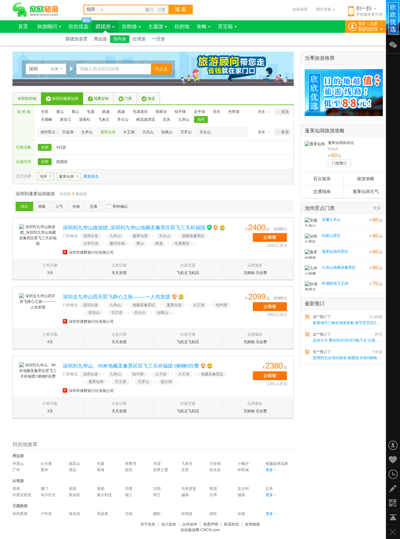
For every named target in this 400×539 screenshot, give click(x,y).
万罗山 (186, 132)
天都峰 (46, 119)
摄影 (157, 513)
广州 (16, 470)
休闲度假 (20, 513)
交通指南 (322, 191)
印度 (128, 488)
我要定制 (101, 98)
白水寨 (46, 463)
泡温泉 (102, 513)
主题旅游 (20, 506)
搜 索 (180, 9)
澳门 (44, 488)
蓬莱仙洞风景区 (341, 142)
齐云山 (122, 119)
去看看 (269, 237)
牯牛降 (180, 111)
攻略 (202, 26)
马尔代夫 (48, 495)
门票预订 (339, 163)
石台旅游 (322, 178)
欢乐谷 (215, 470)
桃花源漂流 (145, 119)
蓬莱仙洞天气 (365, 191)
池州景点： (49, 132)
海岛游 (74, 513)
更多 (261, 111)
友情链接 (252, 524)
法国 (157, 488)
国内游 (119, 39)
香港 (16, 488)
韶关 (128, 470)
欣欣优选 (78, 26)
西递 (106, 111)
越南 (185, 495)
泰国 (100, 488)
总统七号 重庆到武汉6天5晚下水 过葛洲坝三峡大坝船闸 (347, 340)
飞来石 (103, 119)
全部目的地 (27, 98)
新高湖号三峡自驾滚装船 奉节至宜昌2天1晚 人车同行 (347, 323)
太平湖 (199, 111)
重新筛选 (90, 176)
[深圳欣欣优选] (341, 92)
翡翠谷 (161, 111)
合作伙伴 (189, 524)
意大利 (243, 488)
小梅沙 (243, 463)
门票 (128, 98)
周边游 (100, 39)
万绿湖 (215, 463)
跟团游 (103, 26)
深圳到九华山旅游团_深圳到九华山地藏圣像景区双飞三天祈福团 (134, 227)
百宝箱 (225, 26)
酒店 (151, 98)
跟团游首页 (77, 39)
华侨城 (243, 470)
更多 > (271, 470)
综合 (24, 206)
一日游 (158, 39)
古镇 (128, 513)
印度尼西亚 (21, 495)
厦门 (149, 10)
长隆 (100, 463)
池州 (201, 119)
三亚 (161, 10)
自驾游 (186, 513)
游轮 (213, 513)
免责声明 (210, 524)
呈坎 (216, 111)
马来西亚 (188, 488)
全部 (44, 111)
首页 (23, 26)
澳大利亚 (104, 495)
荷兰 (157, 495)
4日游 (61, 147)
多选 (285, 111)
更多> (378, 208)
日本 (269, 488)
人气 (59, 206)
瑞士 (128, 495)
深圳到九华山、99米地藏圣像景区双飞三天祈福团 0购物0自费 (131, 366)
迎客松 (84, 119)
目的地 (181, 26)
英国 (213, 488)
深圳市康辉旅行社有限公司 (91, 252)
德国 (241, 495)
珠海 (100, 470)
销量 (42, 206)
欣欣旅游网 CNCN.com (200, 530)
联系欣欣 (231, 524)
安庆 (166, 119)
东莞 (185, 470)
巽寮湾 (130, 463)
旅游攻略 (365, 178)
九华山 (183, 119)
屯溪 (90, 111)
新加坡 (74, 495)
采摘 (241, 513)
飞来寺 (186, 463)
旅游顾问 (47, 26)
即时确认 (120, 206)
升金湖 (67, 132)
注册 (374, 24)
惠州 (44, 470)
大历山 (147, 132)
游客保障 (300, 9)
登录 (362, 24)
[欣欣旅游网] (35, 10)
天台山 (205, 132)
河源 (157, 463)
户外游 (46, 513)
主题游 (155, 26)
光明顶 (233, 111)
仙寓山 (166, 132)
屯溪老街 (140, 111)
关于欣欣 (147, 524)
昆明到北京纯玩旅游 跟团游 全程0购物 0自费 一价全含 (347, 358)
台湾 (213, 495)
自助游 (129, 26)
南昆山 (74, 463)
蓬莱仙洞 (107, 132)
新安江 (65, 119)
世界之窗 (160, 470)
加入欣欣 (168, 524)
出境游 (139, 39)
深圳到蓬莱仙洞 (65, 98)
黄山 (60, 111)
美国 (72, 488)
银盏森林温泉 (277, 463)
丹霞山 (18, 463)
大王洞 (128, 132)
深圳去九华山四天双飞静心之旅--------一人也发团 (116, 296)
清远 (72, 470)
